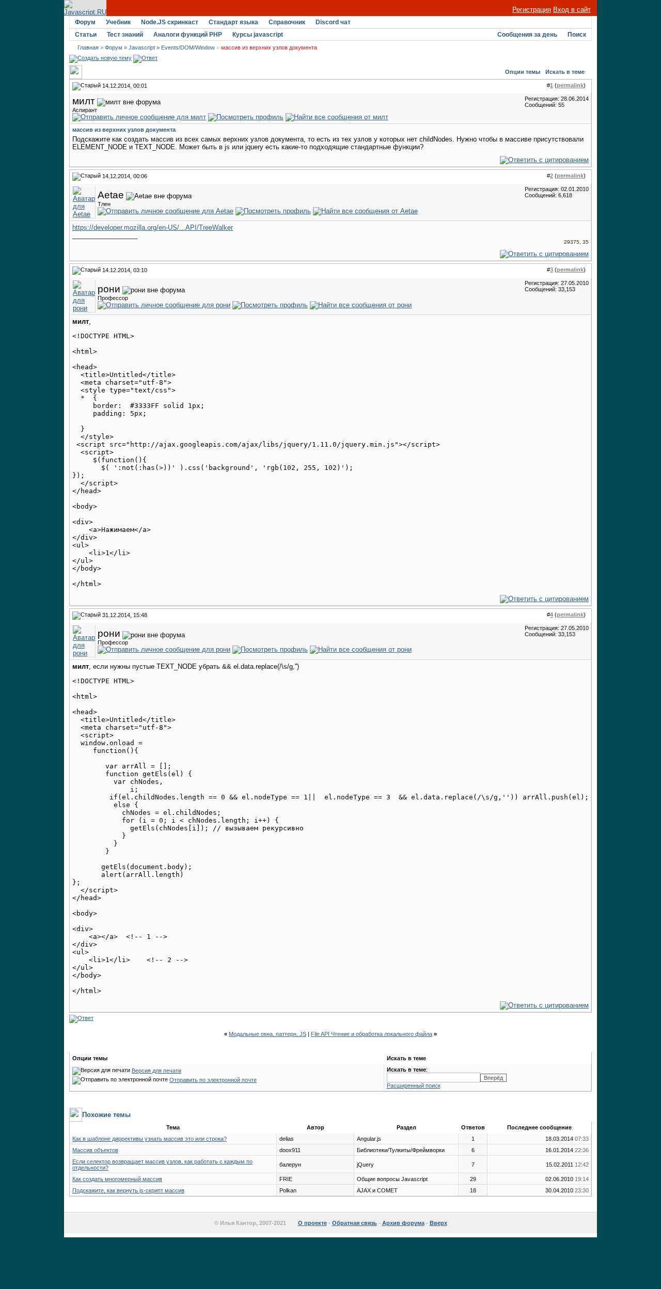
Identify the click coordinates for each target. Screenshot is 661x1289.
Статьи (86, 34)
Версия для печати (156, 1070)
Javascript (142, 47)
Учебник (118, 22)
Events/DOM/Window (188, 47)
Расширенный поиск (413, 1085)
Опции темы (522, 72)
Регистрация (531, 9)
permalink (570, 85)
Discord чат (333, 22)
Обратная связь (354, 1223)
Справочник (287, 22)
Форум (85, 22)
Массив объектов (95, 1150)
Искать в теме (565, 72)
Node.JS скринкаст (169, 22)
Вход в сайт (572, 9)
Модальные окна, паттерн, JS (267, 1034)
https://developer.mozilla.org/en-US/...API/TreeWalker (152, 227)
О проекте (312, 1223)
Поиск (577, 34)
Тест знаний (125, 34)
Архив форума (403, 1223)
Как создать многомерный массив (117, 1179)
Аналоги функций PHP (187, 34)
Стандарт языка (233, 22)
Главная (88, 47)
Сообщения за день (527, 34)
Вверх (438, 1223)
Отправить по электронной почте (213, 1080)
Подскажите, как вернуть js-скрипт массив (128, 1190)
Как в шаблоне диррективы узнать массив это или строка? (149, 1139)
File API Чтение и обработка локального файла (371, 1034)
